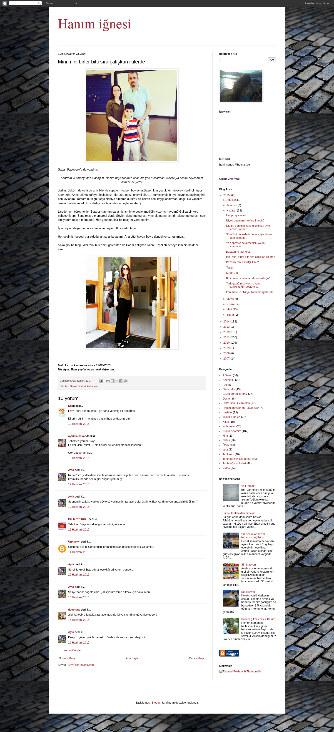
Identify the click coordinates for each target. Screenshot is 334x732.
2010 (226, 342)
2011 (226, 337)
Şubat (230, 314)
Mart (230, 309)
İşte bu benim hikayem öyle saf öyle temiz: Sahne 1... (248, 227)
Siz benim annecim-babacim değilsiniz (253, 536)
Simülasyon (248, 564)
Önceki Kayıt (196, 658)
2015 (226, 195)
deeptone (74, 609)
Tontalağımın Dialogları (237, 458)
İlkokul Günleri (78, 386)
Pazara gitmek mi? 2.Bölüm (258, 619)
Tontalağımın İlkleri (234, 463)
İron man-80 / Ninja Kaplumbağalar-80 (250, 292)
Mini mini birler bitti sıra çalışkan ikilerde (250, 257)
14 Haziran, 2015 (79, 552)
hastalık (227, 412)
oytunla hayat (77, 436)
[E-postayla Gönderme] (100, 380)
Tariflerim (228, 454)
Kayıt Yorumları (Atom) (81, 665)
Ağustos (232, 199)
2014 (226, 321)
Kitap (226, 421)
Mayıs (230, 298)
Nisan (230, 304)
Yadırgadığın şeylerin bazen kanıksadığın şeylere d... (243, 285)
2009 (226, 348)
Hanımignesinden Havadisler (241, 408)
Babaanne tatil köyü (238, 251)
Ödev (226, 445)
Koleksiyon (248, 592)
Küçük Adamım (232, 431)
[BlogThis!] (112, 381)
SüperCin (232, 272)
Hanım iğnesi (94, 23)
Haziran (232, 210)
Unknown (74, 541)
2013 (226, 326)
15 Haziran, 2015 (79, 574)
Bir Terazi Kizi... (78, 519)
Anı (225, 384)
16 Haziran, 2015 (79, 642)
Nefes (226, 440)
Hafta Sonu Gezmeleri (236, 403)
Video (226, 468)
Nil (70, 406)
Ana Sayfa (132, 658)
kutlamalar (92, 386)
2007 (226, 358)
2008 (226, 353)
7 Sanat (227, 375)
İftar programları (236, 215)
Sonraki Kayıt (67, 658)
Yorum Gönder (73, 650)
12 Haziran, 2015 (79, 423)
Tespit (229, 267)
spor (225, 449)
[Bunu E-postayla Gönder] (108, 381)
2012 (226, 332)
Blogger (157, 702)
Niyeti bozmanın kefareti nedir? (245, 220)
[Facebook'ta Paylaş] (121, 381)
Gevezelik (229, 389)
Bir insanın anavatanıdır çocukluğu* (248, 278)
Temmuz (232, 205)
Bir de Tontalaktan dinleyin (239, 513)
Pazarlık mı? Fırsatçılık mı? (242, 262)
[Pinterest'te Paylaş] (125, 381)
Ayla (71, 470)
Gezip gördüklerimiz (235, 393)
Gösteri (227, 398)
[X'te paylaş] (116, 381)
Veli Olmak (247, 486)
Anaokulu (228, 380)
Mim (225, 435)
